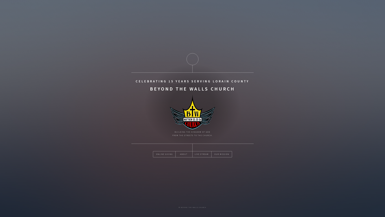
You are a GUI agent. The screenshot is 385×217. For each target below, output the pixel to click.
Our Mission (221, 154)
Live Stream (202, 154)
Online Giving (164, 154)
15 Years (179, 81)
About (183, 154)
